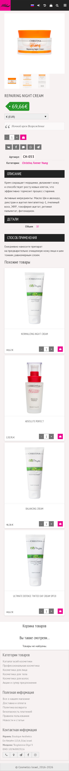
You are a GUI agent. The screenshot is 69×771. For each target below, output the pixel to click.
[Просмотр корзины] (51, 5)
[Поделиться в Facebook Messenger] (23, 147)
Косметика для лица (15, 670)
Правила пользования (16, 716)
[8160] (60, 611)
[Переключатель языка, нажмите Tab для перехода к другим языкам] (32, 5)
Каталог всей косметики (17, 661)
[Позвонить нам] (6, 755)
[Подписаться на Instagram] (35, 755)
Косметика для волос (16, 678)
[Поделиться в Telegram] (38, 147)
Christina (27, 163)
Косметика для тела (15, 674)
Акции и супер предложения (19, 682)
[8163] (60, 436)
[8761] (23, 137)
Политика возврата (15, 707)
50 (37, 226)
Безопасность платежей (17, 711)
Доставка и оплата (14, 703)
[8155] (60, 349)
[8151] (60, 523)
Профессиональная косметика (21, 665)
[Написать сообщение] (21, 755)
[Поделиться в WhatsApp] (30, 147)
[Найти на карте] (13, 755)
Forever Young (40, 163)
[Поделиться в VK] (8, 147)
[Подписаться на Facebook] (28, 755)
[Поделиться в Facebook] (16, 147)
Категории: (12, 163)
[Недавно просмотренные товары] (45, 5)
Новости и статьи (13, 720)
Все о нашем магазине (16, 699)
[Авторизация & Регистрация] (38, 5)
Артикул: (14, 157)
